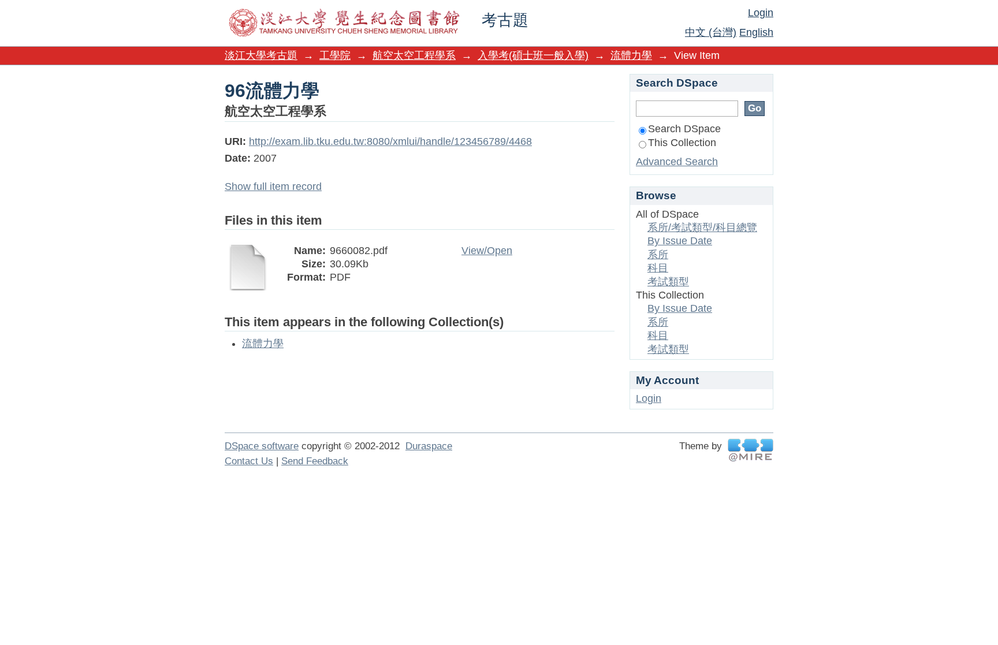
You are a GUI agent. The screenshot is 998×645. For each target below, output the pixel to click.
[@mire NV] (750, 450)
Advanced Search (677, 161)
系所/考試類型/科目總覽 (702, 227)
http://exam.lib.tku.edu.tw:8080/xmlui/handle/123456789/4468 (390, 141)
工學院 (335, 55)
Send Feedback (314, 461)
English (756, 32)
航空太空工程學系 (414, 55)
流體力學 (631, 55)
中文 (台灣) (710, 32)
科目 (657, 268)
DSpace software (262, 446)
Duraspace (428, 446)
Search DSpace (684, 129)
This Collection (682, 142)
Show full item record (273, 186)
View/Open (486, 250)
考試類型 (668, 282)
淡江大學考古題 (261, 55)
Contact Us (249, 461)
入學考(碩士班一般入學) (533, 55)
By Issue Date (679, 241)
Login (760, 12)
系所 (657, 254)
